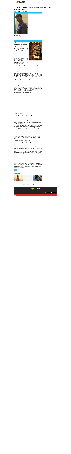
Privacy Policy (54, 194)
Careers (50, 194)
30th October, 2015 (21, 39)
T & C (52, 194)
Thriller (17, 38)
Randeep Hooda (18, 35)
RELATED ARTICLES (16, 173)
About (46, 194)
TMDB (15, 195)
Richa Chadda (18, 36)
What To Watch (36, 7)
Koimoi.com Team (17, 11)
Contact (48, 194)
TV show (29, 194)
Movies (27, 194)
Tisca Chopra (22, 36)
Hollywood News (30, 7)
